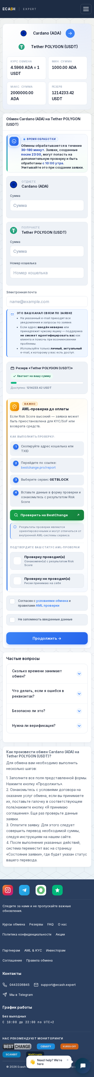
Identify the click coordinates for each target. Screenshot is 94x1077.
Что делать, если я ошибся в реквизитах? (38, 693)
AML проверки (47, 605)
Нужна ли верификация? (33, 726)
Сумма (15, 196)
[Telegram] (24, 890)
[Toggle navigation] (85, 9)
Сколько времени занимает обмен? (37, 673)
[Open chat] (82, 1065)
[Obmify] (46, 1046)
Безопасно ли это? (28, 711)
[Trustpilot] (57, 890)
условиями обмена (52, 601)
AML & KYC (33, 950)
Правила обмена (39, 960)
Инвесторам (55, 950)
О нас (62, 924)
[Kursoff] (69, 1046)
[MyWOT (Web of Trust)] (41, 890)
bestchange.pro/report (38, 467)
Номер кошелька (23, 263)
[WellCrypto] (35, 1054)
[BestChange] (17, 1046)
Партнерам (11, 950)
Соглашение (12, 960)
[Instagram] (8, 890)
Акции (60, 934)
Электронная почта (21, 292)
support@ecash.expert (58, 985)
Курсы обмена (14, 924)
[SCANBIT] (12, 1054)
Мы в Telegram (21, 995)
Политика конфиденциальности (27, 934)
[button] (48, 1061)
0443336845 (20, 985)
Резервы (36, 924)
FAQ (50, 924)
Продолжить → (47, 638)
